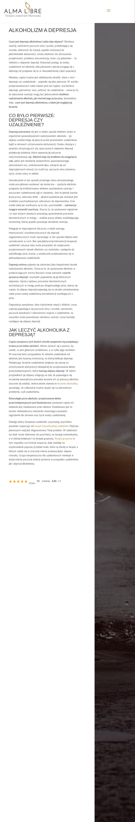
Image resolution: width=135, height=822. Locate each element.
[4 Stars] (22, 481)
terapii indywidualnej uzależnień (51, 426)
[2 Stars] (14, 481)
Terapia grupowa (63, 439)
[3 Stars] (18, 481)
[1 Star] (10, 481)
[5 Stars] (26, 481)
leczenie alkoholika (67, 384)
